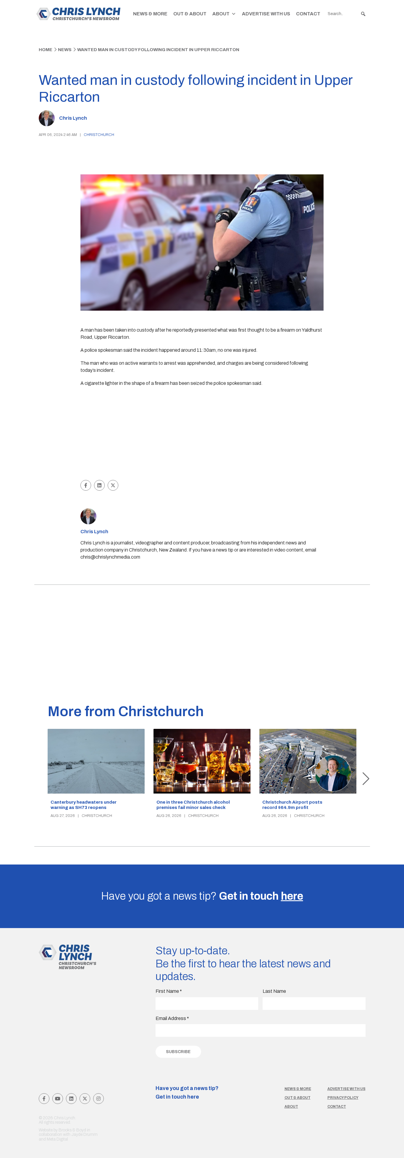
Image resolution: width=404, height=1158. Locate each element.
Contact (308, 13)
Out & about (298, 1098)
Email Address (172, 1018)
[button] (363, 13)
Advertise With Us (266, 13)
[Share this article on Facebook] (85, 485)
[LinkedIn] (71, 1098)
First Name (169, 991)
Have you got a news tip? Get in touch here (187, 1093)
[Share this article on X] (113, 485)
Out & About (189, 13)
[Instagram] (98, 1098)
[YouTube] (57, 1098)
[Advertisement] (202, 434)
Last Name (274, 991)
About (221, 13)
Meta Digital (57, 1139)
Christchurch (99, 135)
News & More (150, 13)
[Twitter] (85, 1098)
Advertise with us (346, 1089)
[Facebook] (44, 1098)
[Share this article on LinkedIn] (99, 485)
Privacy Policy (342, 1098)
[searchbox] (347, 13)
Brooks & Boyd (72, 1130)
